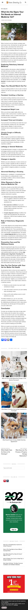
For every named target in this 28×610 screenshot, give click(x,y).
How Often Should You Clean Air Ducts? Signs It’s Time (12, 554)
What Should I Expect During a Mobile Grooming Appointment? (14, 440)
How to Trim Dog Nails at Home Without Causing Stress (12, 549)
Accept (4, 607)
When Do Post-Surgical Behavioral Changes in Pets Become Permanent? (14, 379)
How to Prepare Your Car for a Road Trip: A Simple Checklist (13, 559)
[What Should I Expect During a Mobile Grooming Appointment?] (14, 426)
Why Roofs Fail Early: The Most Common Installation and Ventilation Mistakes (13, 563)
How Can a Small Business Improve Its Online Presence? (12, 545)
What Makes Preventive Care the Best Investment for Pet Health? (14, 410)
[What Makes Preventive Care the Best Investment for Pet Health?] (14, 395)
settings (16, 605)
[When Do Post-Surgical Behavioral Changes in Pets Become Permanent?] (14, 364)
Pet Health (4, 8)
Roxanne (10, 20)
